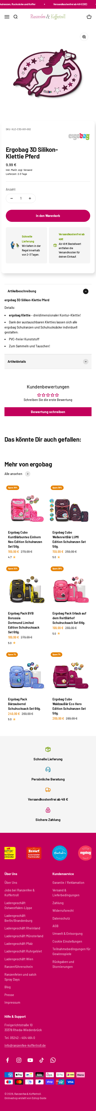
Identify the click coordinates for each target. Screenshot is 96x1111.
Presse (9, 995)
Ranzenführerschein (18, 967)
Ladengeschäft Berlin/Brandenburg (18, 918)
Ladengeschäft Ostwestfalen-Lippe (18, 905)
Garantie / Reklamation (68, 882)
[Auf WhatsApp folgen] (53, 1060)
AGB (55, 926)
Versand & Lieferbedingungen (65, 892)
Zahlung (58, 903)
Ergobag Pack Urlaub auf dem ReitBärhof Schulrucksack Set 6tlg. (69, 618)
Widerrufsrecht (63, 910)
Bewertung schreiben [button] (48, 411)
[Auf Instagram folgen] (19, 1060)
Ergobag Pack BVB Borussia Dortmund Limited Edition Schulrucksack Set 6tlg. (23, 622)
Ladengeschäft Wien (18, 959)
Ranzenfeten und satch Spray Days (20, 977)
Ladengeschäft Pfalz (18, 944)
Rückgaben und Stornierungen (63, 964)
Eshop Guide (39, 1098)
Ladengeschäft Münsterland (23, 936)
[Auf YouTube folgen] (30, 1060)
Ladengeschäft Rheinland (22, 928)
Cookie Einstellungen (67, 941)
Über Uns (10, 882)
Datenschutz (61, 918)
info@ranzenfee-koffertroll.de (25, 1045)
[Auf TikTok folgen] (42, 1060)
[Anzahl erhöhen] (29, 198)
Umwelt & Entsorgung (67, 933)
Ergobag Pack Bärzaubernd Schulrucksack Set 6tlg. (24, 703)
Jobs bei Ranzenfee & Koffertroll (19, 892)
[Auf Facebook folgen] (7, 1060)
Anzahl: (11, 189)
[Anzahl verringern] (11, 198)
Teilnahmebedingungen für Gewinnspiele (71, 951)
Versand (27, 169)
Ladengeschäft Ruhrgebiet (23, 951)
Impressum (12, 1002)
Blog (7, 987)
